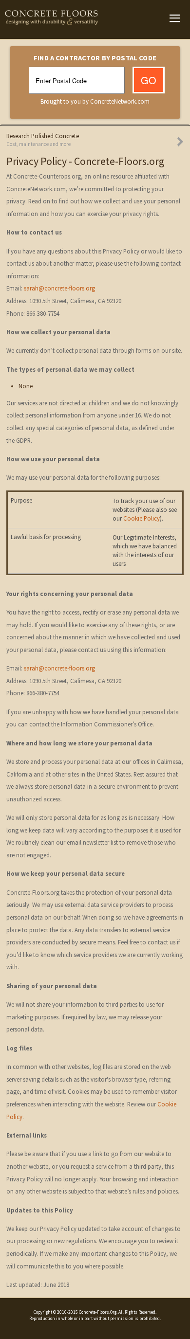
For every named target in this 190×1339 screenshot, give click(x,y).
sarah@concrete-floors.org (59, 288)
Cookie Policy (141, 518)
